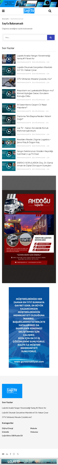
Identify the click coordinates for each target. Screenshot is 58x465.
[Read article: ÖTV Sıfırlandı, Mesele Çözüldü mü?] (9, 82)
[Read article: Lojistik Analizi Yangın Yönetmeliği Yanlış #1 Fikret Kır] (9, 59)
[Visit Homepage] (29, 10)
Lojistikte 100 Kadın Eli (12, 435)
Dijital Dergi (7, 428)
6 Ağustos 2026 (39, 111)
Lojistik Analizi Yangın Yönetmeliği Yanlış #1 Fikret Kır (24, 408)
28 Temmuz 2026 (39, 146)
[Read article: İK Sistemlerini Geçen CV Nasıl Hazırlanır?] (9, 108)
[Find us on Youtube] (3, 454)
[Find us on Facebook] (10, 454)
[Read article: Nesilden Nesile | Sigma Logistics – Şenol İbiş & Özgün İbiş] (9, 143)
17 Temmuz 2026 (39, 169)
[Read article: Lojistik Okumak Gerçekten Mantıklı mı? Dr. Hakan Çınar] (9, 70)
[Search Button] (50, 11)
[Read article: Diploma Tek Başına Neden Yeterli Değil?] (9, 120)
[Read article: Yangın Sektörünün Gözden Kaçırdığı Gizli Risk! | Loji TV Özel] (9, 154)
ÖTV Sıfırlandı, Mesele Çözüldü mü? (34, 79)
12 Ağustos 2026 (39, 99)
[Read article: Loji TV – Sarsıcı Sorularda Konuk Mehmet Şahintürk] (9, 131)
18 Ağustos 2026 (39, 73)
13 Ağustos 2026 (39, 82)
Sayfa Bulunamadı (17, 19)
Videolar (34, 432)
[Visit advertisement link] (29, 3)
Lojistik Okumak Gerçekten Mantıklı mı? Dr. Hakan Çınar (25, 412)
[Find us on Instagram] (14, 454)
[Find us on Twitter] (18, 454)
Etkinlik (5, 432)
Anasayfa (5, 19)
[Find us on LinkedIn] (7, 454)
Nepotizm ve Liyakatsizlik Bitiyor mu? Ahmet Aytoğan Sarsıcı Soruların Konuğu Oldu (35, 93)
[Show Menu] (8, 11)
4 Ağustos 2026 (39, 122)
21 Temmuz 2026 (39, 157)
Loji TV (28, 62)
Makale (33, 428)
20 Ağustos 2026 (39, 62)
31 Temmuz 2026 (39, 134)
